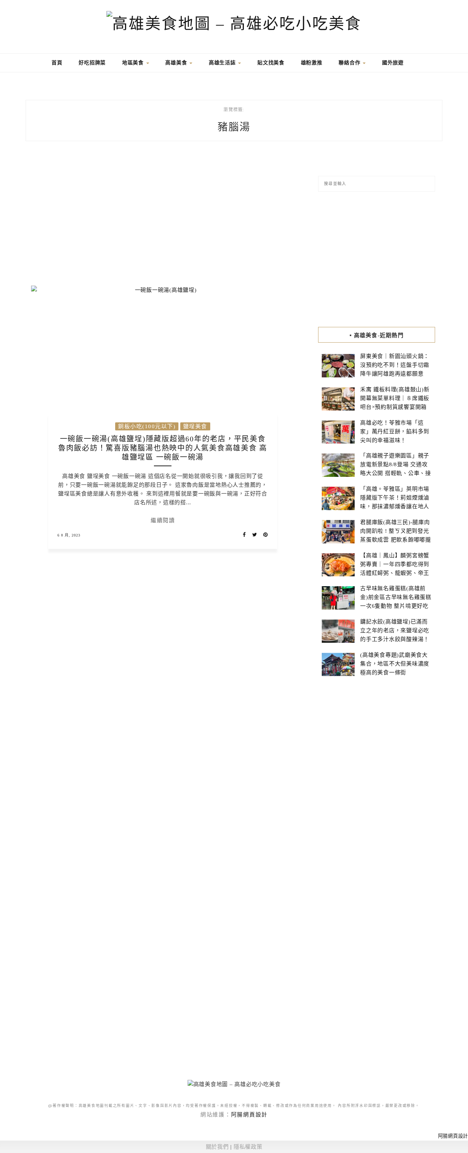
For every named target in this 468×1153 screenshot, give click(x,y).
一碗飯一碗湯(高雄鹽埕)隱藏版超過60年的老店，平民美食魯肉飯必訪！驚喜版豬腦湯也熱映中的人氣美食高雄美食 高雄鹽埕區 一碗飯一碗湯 (162, 448)
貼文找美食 (270, 62)
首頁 (56, 62)
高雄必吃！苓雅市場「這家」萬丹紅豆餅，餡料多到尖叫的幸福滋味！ (394, 431)
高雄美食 (177, 62)
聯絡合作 (350, 62)
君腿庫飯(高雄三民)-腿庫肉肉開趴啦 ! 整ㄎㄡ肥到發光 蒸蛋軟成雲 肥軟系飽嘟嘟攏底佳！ (395, 535)
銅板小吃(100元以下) (147, 426)
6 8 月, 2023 (68, 535)
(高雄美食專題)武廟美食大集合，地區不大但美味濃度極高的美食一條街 (394, 663)
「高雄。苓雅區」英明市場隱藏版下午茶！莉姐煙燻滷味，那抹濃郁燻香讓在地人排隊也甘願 (394, 502)
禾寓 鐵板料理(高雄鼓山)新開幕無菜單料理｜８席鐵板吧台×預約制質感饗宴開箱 (395, 398)
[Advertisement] (163, 218)
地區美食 (134, 62)
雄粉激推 (311, 62)
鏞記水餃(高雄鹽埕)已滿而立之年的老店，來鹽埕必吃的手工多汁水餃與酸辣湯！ (394, 630)
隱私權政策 (248, 1147)
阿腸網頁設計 (249, 1115)
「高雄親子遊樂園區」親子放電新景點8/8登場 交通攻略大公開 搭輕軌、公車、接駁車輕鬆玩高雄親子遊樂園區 (395, 473)
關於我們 (217, 1147)
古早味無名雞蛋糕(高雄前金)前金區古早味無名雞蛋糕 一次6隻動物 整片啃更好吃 (395, 597)
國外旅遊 (393, 62)
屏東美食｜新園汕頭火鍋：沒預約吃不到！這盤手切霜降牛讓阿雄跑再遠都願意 (394, 365)
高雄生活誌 (223, 62)
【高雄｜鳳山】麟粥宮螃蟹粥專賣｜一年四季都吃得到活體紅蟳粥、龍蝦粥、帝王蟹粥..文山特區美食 (394, 569)
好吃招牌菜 (92, 62)
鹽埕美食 (195, 426)
